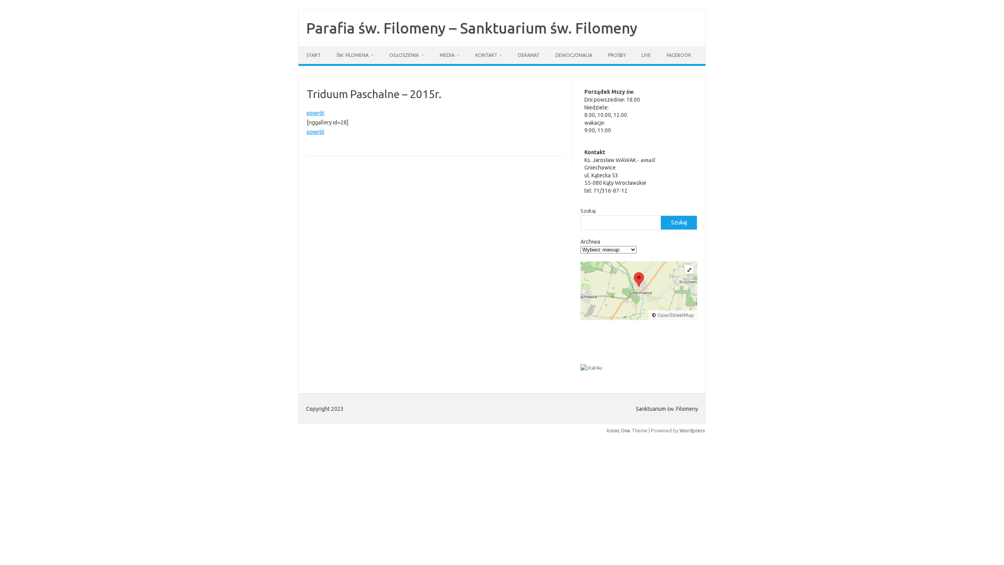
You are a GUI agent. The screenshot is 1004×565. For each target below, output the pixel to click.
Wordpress (692, 430)
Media (447, 55)
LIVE (646, 55)
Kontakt (486, 55)
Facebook (679, 55)
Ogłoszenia (404, 55)
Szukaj (588, 210)
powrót (315, 113)
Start (313, 55)
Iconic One (618, 430)
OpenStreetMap (675, 315)
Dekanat (529, 55)
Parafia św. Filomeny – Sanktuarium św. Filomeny (471, 28)
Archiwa (590, 242)
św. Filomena (352, 55)
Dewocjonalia (573, 55)
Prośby (617, 55)
